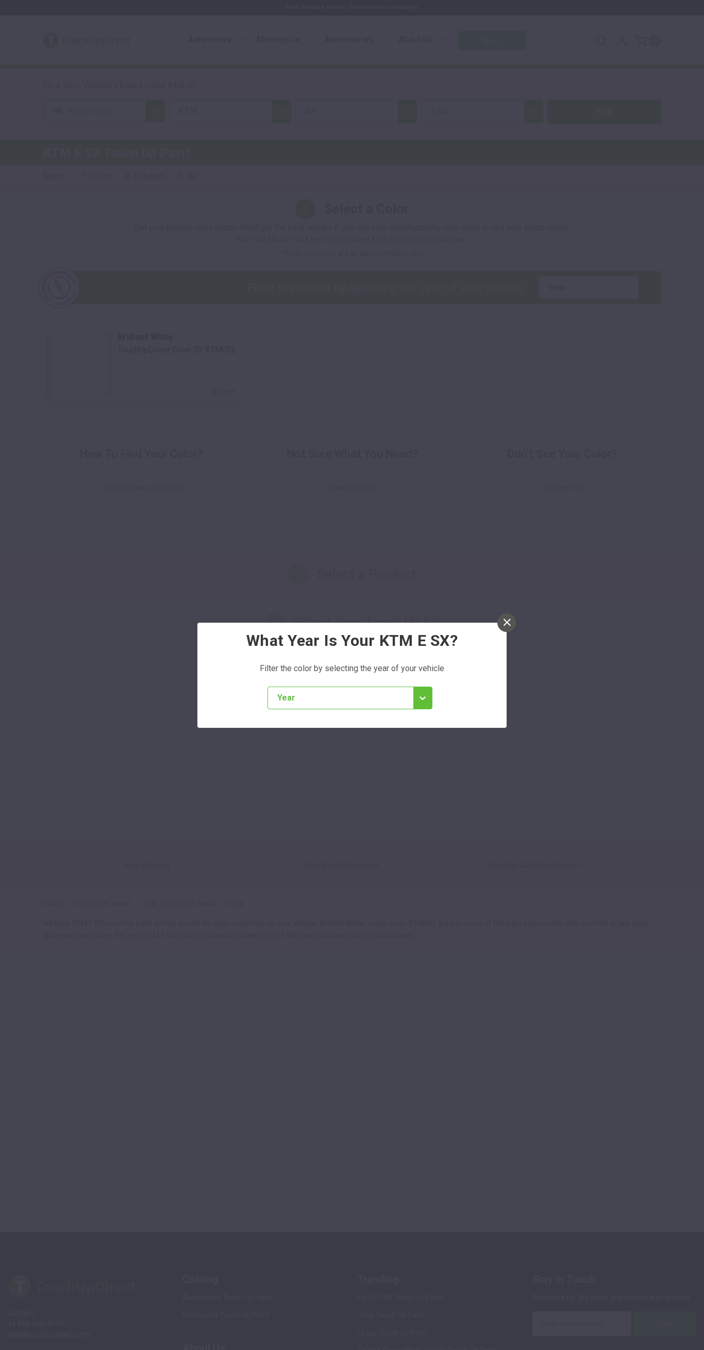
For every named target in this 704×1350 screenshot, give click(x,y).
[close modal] (506, 622)
